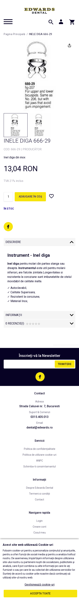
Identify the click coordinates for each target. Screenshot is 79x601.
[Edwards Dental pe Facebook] (8, 226)
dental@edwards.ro (39, 427)
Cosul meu (39, 532)
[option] (39, 75)
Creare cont (39, 526)
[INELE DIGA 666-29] (15, 125)
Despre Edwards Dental (39, 487)
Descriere (13, 242)
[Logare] (61, 22)
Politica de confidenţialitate (39, 448)
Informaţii (14, 315)
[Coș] (70, 22)
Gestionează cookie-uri (40, 584)
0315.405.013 (39, 417)
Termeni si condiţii (39, 493)
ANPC (39, 460)
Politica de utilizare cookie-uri (39, 454)
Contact (39, 499)
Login (39, 520)
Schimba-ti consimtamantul (39, 466)
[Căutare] (51, 22)
